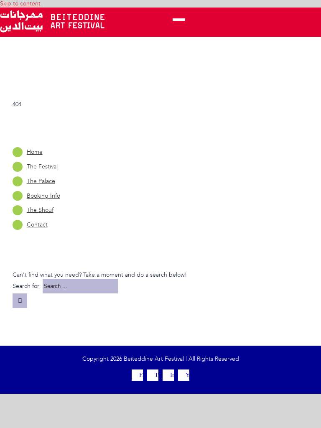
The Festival (42, 166)
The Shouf (40, 210)
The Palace (41, 181)
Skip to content (20, 3)
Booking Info (43, 195)
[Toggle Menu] (178, 22)
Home (35, 151)
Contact (37, 224)
